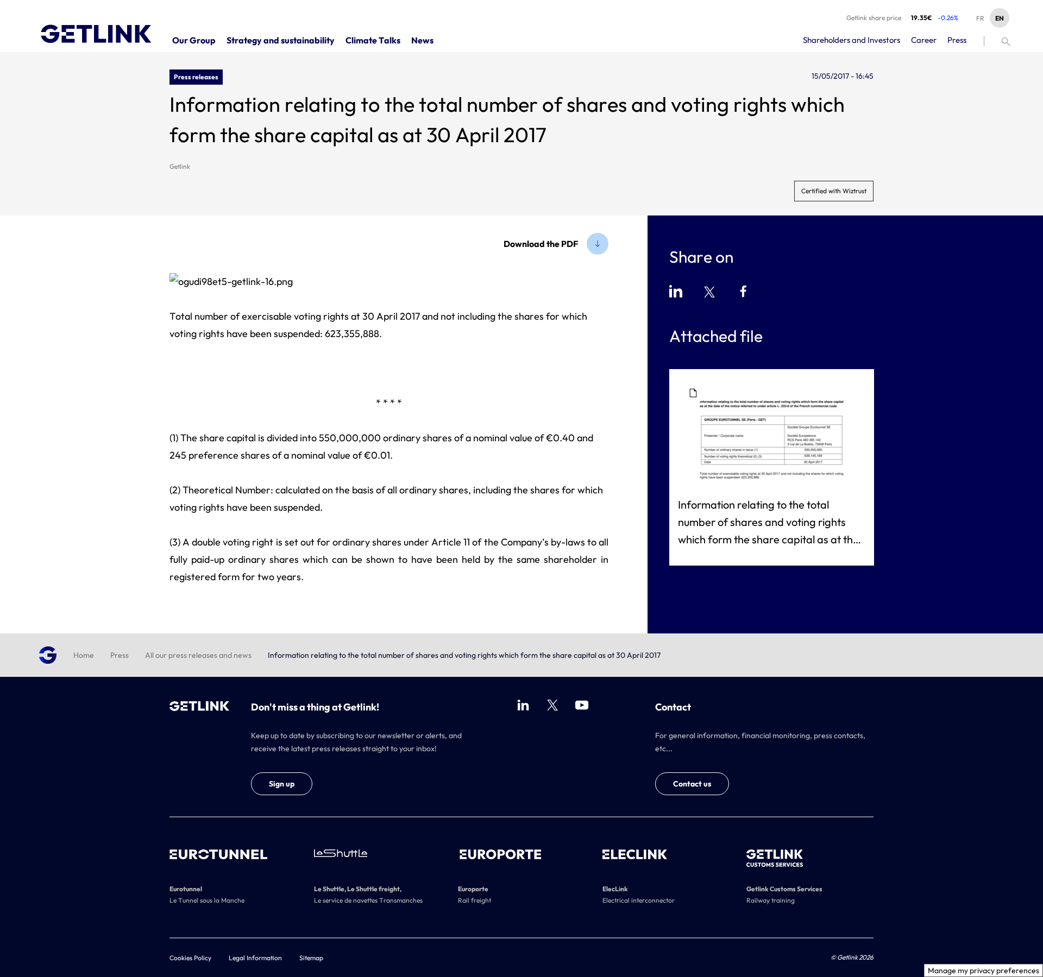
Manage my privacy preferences (983, 970)
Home (83, 655)
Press (119, 655)
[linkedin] (523, 705)
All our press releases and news (198, 655)
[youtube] (581, 705)
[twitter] (552, 705)
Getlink (179, 166)
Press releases (196, 77)
